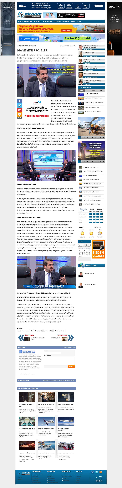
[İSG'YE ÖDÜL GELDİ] (65, 340)
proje (45, 331)
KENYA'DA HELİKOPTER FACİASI (92, 204)
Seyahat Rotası (37, 482)
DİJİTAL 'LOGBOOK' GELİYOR (91, 192)
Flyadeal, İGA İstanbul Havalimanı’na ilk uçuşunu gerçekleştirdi (44, 433)
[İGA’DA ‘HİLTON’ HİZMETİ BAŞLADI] (80, 201)
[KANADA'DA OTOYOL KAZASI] (80, 168)
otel (51, 331)
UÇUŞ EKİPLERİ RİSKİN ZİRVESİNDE (92, 196)
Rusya (78, 478)
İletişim (20, 479)
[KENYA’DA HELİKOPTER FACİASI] (80, 205)
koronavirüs (80, 474)
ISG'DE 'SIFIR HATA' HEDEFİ (90, 175)
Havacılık (50, 474)
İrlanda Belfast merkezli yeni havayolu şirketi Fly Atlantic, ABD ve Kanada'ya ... (65, 435)
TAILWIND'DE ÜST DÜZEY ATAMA (91, 179)
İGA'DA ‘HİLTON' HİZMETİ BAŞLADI (92, 200)
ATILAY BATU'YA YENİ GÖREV (91, 188)
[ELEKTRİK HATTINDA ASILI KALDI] (27, 340)
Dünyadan (35, 480)
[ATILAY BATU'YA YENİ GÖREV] (80, 188)
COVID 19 (79, 476)
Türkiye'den (36, 478)
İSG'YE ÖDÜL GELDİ (55, 338)
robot (55, 331)
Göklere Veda (51, 480)
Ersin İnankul (38, 331)
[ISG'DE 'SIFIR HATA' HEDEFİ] (80, 176)
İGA (32, 331)
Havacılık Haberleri (38, 474)
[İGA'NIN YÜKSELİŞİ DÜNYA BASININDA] (80, 172)
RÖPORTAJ (37, 21)
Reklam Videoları (67, 476)
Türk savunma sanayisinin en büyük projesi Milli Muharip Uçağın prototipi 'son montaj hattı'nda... (26, 434)
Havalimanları (51, 478)
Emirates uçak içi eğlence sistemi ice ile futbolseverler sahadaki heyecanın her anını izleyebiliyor (45, 410)
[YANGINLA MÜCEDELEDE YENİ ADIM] (80, 184)
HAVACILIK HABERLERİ (25, 21)
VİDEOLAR (65, 21)
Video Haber (66, 480)
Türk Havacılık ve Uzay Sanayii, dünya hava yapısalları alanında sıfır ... (66, 409)
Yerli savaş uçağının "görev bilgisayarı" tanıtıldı (45, 457)
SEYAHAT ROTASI (76, 21)
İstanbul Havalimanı (23, 331)
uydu (78, 482)
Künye (20, 477)
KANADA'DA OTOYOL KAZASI (91, 167)
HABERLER (20, 46)
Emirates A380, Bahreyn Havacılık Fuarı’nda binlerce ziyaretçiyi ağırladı (65, 457)
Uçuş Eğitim (50, 476)
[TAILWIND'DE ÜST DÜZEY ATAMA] (80, 180)
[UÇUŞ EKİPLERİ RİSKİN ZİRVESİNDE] (80, 197)
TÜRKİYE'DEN (47, 21)
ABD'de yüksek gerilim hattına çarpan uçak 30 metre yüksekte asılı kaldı (27, 411)
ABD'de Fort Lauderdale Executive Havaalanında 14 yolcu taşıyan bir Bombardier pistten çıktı (26, 458)
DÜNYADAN (57, 21)
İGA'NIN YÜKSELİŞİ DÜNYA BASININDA (93, 171)
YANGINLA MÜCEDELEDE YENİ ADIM (92, 183)
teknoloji (62, 331)
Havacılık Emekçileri (53, 482)
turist (78, 480)
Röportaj (35, 476)
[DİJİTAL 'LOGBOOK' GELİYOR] (80, 193)
